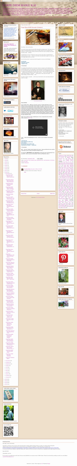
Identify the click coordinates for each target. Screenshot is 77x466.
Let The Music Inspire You (68, 183)
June (7, 368)
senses (64, 207)
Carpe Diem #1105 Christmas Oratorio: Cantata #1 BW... (10, 210)
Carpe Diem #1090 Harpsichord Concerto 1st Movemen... (9, 324)
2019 (6, 167)
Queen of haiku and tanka (66, 188)
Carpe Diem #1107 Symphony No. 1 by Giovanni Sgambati (10, 198)
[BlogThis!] (38, 158)
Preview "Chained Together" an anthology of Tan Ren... (13, 21)
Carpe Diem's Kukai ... (42, 17)
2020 (6, 165)
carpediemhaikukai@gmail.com (8, 456)
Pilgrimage (71, 187)
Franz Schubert (31, 160)
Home (5, 17)
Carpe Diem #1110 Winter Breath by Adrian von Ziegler (10, 188)
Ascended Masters (70, 156)
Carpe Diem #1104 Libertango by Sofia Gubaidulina (10, 218)
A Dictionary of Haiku (62, 155)
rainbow (69, 206)
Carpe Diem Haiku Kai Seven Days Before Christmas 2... (10, 263)
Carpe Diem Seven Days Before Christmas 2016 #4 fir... (10, 232)
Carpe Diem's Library (32, 17)
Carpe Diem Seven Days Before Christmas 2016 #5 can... (10, 223)
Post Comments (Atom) (40, 197)
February (8, 375)
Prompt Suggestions (29, 21)
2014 (6, 380)
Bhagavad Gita (61, 158)
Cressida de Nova (27, 169)
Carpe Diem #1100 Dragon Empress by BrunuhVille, (10, 259)
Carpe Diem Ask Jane (67, 161)
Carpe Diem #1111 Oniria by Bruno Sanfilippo (9, 184)
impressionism (61, 201)
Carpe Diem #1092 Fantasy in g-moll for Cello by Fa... (10, 308)
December (8, 173)
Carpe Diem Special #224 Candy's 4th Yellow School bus (10, 180)
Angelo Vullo (29, 117)
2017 (6, 170)
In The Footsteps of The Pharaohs (65, 177)
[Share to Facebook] (41, 158)
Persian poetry (70, 186)
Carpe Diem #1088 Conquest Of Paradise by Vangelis (9, 336)
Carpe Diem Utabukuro (65, 174)
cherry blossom (61, 196)
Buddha (69, 158)
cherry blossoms (70, 196)
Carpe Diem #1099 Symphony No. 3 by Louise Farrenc (10, 270)
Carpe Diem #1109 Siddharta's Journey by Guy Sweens (10, 191)
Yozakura (66, 194)
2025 (6, 158)
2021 (6, 163)
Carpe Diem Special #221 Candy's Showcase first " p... (10, 347)
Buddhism (60, 160)
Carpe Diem (26, 160)
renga (59, 207)
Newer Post (23, 193)
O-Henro (62, 185)
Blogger (48, 463)
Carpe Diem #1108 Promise (9, 195)
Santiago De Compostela (63, 189)
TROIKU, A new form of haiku (9, 19)
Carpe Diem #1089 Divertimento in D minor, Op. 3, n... (9, 328)
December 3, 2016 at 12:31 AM (36, 169)
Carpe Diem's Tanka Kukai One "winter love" (10, 319)
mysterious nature (64, 204)
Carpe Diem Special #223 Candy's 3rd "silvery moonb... (9, 267)
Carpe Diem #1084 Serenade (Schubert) (9, 354)
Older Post (52, 193)
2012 (6, 384)
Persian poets (63, 187)
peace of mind (69, 205)
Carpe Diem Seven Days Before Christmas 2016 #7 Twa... (10, 206)
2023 (6, 160)
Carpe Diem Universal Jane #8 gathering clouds (10, 331)
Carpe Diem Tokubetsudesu (68, 173)
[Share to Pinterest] (42, 158)
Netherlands (27, 162)
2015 (6, 379)
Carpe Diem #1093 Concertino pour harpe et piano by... (10, 301)
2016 (6, 172)
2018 (6, 168)
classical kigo (61, 198)
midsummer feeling (62, 203)
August (7, 365)
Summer (67, 190)
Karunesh (66, 181)
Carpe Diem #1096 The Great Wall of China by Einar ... (9, 286)
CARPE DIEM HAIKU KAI (19, 5)
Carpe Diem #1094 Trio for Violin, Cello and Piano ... (10, 297)
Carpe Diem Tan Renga (66, 167)
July (7, 367)
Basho (68, 157)
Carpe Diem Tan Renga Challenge (65, 168)
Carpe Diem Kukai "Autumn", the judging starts (9, 316)
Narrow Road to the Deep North (66, 184)
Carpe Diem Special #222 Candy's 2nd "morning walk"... (10, 304)
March (7, 373)
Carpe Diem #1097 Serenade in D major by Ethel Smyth (10, 282)
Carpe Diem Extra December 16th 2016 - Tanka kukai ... (10, 279)
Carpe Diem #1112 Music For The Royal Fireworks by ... (10, 176)
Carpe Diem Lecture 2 (22, 17)
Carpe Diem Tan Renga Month (67, 169)
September (8, 363)
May (7, 370)
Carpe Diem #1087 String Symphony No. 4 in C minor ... (10, 340)
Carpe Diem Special (68, 166)
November (8, 360)
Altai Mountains (61, 156)
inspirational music (40, 160)
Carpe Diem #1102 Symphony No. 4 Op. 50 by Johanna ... (10, 237)
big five (69, 195)
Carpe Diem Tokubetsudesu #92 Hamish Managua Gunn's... (10, 256)
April (7, 372)
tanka (26, 161)
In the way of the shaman (64, 178)
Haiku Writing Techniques (66, 176)
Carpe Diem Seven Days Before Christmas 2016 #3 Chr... (10, 241)
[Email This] (37, 158)
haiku (35, 160)
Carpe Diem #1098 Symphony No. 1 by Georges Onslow (10, 274)
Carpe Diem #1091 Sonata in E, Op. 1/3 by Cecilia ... (10, 312)
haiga (59, 200)
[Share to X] (39, 158)
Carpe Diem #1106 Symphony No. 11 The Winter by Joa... (10, 201)
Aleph (70, 155)
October (7, 362)
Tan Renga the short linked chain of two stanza (44, 19)
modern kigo (70, 203)
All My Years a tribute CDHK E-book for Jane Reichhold (58, 17)
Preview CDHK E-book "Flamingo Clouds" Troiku (25, 19)
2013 (6, 382)
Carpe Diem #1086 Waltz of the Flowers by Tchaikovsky (10, 343)
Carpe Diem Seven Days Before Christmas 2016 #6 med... (10, 214)
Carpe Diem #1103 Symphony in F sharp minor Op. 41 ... (10, 227)
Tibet (65, 192)
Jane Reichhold (46, 160)
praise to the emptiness (62, 206)
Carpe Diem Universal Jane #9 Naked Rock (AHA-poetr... (10, 290)
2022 (6, 162)
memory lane (68, 202)
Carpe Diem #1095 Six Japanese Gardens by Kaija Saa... (10, 293)
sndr (42, 463)
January (7, 377)
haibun (69, 198)
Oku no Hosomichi (69, 185)
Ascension (62, 157)
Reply (25, 172)
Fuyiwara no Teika (65, 175)
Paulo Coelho (63, 186)
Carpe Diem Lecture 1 (12, 17)
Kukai (64, 182)
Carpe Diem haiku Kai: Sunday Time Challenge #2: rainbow (10, 45)
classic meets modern (66, 197)
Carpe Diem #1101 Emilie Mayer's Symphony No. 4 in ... (10, 246)
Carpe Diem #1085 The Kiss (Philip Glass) (9, 351)
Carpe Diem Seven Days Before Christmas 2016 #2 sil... (10, 251)
